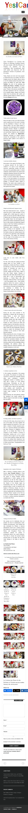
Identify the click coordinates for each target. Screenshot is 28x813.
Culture (10, 694)
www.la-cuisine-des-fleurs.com (11, 553)
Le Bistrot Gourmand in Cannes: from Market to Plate (23, 763)
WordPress (19, 807)
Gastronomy (16, 694)
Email (5, 726)
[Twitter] (26, 403)
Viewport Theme (7, 809)
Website (5, 731)
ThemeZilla (14, 809)
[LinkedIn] (26, 407)
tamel (5, 797)
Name (5, 720)
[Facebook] (26, 400)
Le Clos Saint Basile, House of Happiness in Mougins (5, 763)
